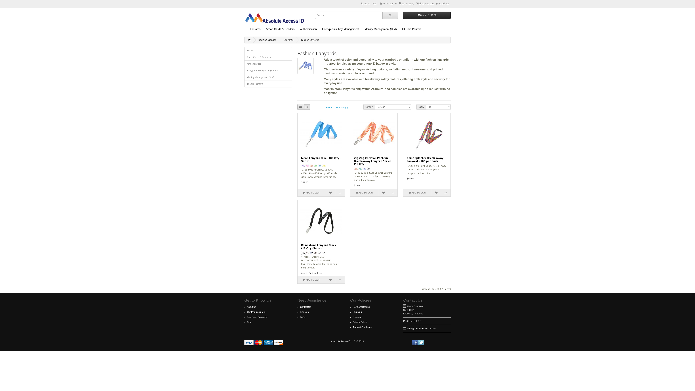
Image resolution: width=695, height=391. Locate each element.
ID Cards (255, 29)
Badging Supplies (267, 39)
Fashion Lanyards (310, 39)
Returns (357, 317)
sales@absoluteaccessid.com (421, 328)
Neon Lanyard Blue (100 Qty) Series (320, 159)
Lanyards (288, 39)
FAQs (302, 317)
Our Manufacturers (256, 312)
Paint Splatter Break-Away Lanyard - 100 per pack (425, 159)
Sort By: (369, 106)
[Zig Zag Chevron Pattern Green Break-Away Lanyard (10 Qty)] (360, 169)
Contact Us (305, 307)
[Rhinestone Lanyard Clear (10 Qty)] (303, 253)
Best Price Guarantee (257, 317)
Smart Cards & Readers (280, 29)
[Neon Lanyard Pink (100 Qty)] (307, 166)
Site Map (304, 312)
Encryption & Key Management (340, 29)
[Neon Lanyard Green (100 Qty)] (315, 166)
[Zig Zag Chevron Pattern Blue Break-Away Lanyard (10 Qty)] (364, 169)
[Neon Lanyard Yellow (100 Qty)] (324, 166)
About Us (251, 307)
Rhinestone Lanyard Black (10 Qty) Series (318, 246)
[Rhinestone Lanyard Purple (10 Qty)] (319, 253)
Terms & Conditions (362, 327)
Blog (249, 322)
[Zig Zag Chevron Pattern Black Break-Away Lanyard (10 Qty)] (368, 169)
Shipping (357, 312)
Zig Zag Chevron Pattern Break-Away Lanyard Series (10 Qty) (372, 161)
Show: (421, 106)
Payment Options (361, 307)
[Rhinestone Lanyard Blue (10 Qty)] (311, 253)
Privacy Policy (360, 322)
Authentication (308, 29)
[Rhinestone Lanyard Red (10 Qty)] (315, 253)
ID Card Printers (411, 29)
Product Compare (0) (337, 107)
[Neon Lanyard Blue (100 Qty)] (319, 166)
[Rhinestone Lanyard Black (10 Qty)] (324, 253)
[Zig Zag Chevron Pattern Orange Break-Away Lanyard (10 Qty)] (356, 169)
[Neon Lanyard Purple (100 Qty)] (303, 166)
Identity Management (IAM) (381, 29)
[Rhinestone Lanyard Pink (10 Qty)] (307, 253)
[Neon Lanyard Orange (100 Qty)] (311, 166)
